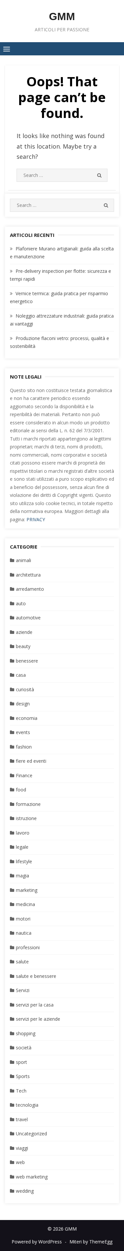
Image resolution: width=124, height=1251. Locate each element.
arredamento (30, 589)
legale (22, 847)
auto (21, 603)
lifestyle (24, 861)
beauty (23, 646)
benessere (27, 661)
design (23, 703)
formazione (28, 804)
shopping (25, 1033)
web (20, 1162)
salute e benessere (36, 976)
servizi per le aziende (38, 1019)
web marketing (32, 1177)
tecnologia (27, 1105)
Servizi (22, 990)
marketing (26, 890)
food (21, 789)
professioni (28, 947)
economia (26, 718)
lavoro (22, 833)
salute (22, 961)
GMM (62, 16)
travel (22, 1119)
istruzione (26, 818)
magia (22, 875)
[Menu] (6, 48)
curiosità (25, 689)
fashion (24, 747)
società (23, 1047)
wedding (25, 1191)
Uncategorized (31, 1133)
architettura (28, 575)
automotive (28, 617)
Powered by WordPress (37, 1241)
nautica (23, 933)
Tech (21, 1091)
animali (23, 560)
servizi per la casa (35, 1005)
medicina (25, 904)
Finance (24, 775)
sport (21, 1062)
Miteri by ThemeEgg (90, 1241)
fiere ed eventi (31, 761)
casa (21, 675)
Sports (23, 1076)
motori (23, 919)
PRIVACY (35, 519)
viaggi (22, 1148)
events (23, 732)
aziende (24, 632)
